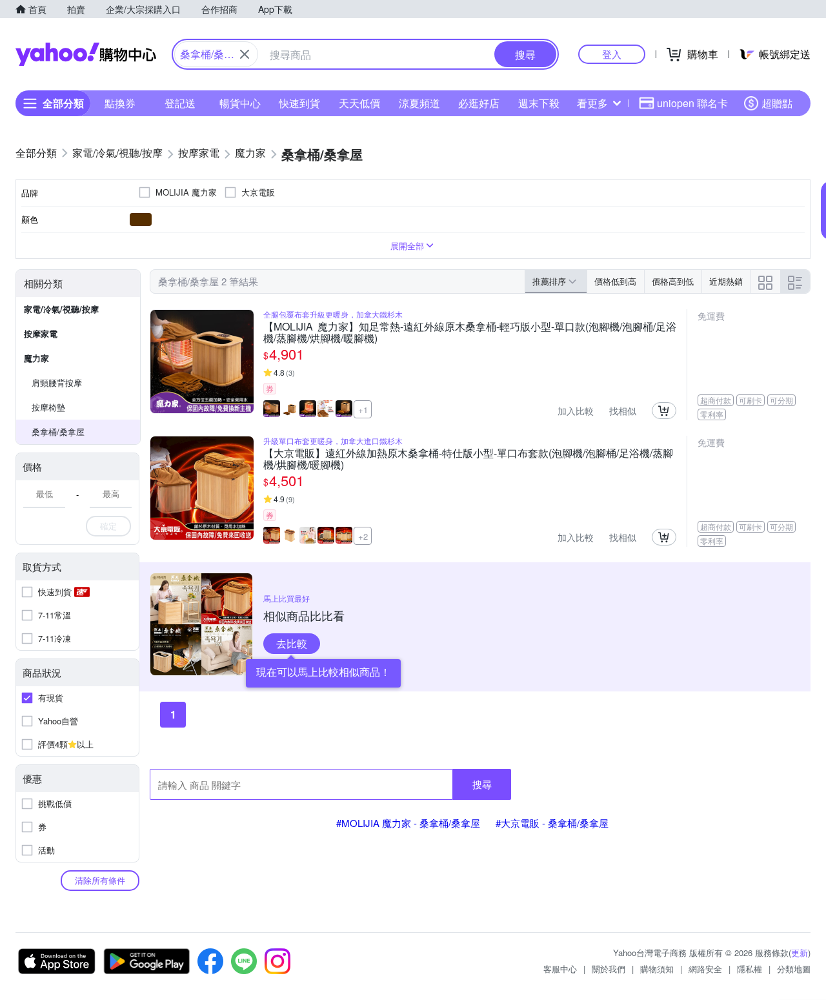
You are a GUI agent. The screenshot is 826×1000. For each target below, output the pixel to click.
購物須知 (657, 969)
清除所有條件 (100, 880)
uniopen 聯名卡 (692, 103)
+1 (363, 409)
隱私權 (749, 969)
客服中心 (560, 969)
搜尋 (482, 784)
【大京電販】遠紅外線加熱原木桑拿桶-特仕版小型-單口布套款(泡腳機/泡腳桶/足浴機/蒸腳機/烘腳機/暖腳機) (468, 459)
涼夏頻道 (419, 103)
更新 (799, 952)
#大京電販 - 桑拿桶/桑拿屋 (552, 823)
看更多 (592, 103)
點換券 (120, 103)
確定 (108, 526)
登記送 (180, 103)
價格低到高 (615, 281)
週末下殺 (538, 103)
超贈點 (776, 103)
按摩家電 (40, 333)
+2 (363, 536)
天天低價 (359, 103)
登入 (611, 54)
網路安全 (705, 969)
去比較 (291, 643)
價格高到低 (673, 281)
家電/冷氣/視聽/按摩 (61, 309)
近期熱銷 (726, 281)
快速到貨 (299, 103)
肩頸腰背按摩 (57, 382)
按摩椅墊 (48, 407)
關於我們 (608, 969)
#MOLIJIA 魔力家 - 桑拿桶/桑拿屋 (408, 823)
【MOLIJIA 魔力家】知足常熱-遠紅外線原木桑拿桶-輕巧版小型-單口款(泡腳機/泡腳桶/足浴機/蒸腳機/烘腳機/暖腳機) (469, 332)
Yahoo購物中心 (85, 54)
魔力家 (36, 358)
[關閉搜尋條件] (244, 54)
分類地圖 (794, 969)
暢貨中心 (240, 103)
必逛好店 (478, 103)
